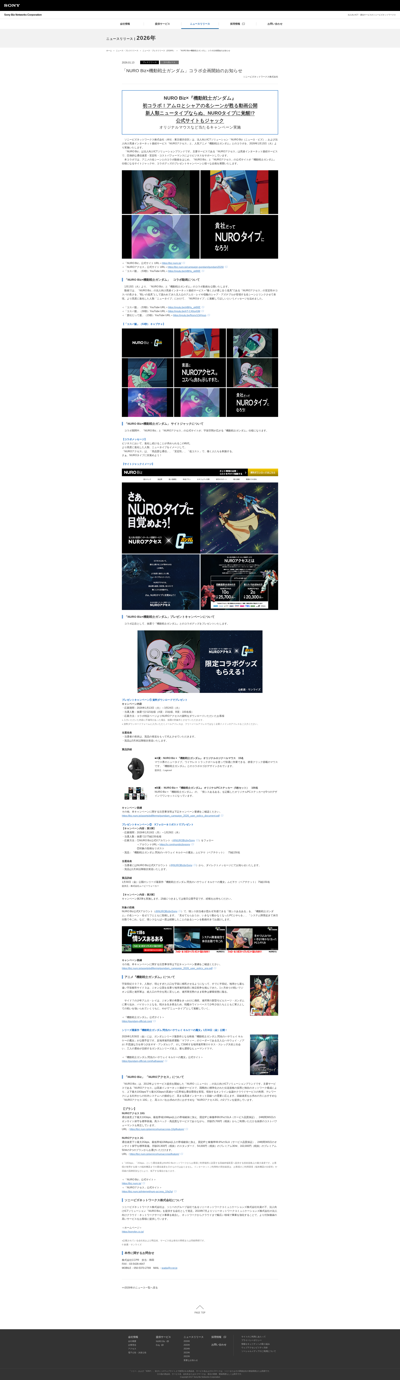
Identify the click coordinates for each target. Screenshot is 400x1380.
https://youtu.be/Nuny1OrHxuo (189, 315)
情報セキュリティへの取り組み (255, 1344)
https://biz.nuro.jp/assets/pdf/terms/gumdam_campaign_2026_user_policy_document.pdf (171, 815)
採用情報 (216, 1337)
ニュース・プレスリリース (127, 51)
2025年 (187, 1345)
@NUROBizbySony (184, 840)
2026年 (187, 1341)
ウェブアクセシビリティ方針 (254, 1347)
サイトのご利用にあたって (253, 1336)
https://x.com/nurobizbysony (175, 844)
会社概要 (132, 1341)
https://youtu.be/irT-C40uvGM (184, 311)
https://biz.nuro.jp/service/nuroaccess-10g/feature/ (157, 1129)
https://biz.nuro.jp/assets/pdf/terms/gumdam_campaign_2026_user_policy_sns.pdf (167, 968)
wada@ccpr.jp (169, 1268)
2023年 (187, 1352)
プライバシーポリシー (251, 1340)
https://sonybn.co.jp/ (133, 1231)
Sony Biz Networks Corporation (23, 15)
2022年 (187, 1356)
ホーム (109, 51)
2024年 (187, 1349)
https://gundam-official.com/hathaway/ (142, 1061)
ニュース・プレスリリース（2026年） (158, 51)
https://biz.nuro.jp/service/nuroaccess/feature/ (154, 1154)
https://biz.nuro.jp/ (171, 263)
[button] (200, 1309)
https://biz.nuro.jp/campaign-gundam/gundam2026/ (196, 267)
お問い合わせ (218, 1344)
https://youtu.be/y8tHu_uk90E (184, 271)
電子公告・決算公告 (137, 1352)
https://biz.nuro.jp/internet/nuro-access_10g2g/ (147, 1191)
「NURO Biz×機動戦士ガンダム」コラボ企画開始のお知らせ (204, 51)
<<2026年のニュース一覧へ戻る (140, 1287)
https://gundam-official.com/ (137, 1021)
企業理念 (132, 1345)
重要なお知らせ (191, 1360)
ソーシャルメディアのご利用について (258, 1351)
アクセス (132, 1349)
